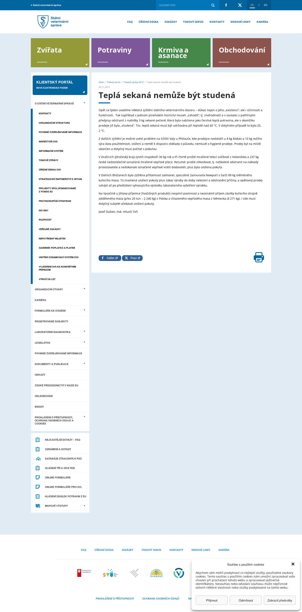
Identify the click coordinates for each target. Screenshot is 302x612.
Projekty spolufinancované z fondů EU (57, 190)
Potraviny (114, 49)
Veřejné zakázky (50, 229)
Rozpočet (45, 219)
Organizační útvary (49, 289)
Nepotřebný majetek (52, 238)
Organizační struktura (54, 122)
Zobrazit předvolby (279, 600)
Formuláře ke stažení (50, 310)
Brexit (39, 406)
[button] (293, 564)
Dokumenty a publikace (51, 364)
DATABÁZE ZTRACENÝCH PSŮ (63, 458)
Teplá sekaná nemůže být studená (52, 21)
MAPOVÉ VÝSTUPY (56, 506)
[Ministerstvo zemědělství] (84, 573)
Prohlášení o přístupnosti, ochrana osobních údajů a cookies (54, 420)
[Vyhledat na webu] (212, 5)
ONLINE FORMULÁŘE (58, 477)
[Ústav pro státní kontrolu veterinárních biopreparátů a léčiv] (178, 573)
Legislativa (42, 342)
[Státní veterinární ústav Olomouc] (156, 573)
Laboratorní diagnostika (53, 332)
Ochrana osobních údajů (160, 598)
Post (132, 258)
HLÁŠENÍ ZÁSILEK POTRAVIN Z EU (65, 496)
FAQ (130, 22)
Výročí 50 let (47, 279)
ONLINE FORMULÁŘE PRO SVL (63, 487)
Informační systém (51, 150)
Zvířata (49, 49)
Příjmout (211, 600)
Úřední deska (148, 22)
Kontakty (217, 22)
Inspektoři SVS (48, 141)
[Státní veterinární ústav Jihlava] (110, 573)
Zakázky (171, 22)
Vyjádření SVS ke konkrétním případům (57, 268)
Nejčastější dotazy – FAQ (62, 440)
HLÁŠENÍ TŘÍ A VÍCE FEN (60, 468)
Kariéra (262, 22)
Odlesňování (44, 396)
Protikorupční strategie (55, 200)
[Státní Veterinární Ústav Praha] (134, 573)
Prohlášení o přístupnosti (115, 598)
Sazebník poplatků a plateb (57, 247)
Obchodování (242, 49)
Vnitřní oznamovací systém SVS (58, 257)
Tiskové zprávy (48, 160)
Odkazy (40, 374)
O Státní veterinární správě (54, 103)
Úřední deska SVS (50, 169)
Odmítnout (246, 600)
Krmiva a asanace (173, 52)
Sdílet (111, 258)
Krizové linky (240, 22)
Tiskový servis (193, 22)
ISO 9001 (43, 210)
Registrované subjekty (51, 321)
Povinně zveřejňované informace (60, 132)
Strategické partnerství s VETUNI (60, 179)
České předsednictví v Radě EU (56, 385)
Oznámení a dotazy (58, 449)
